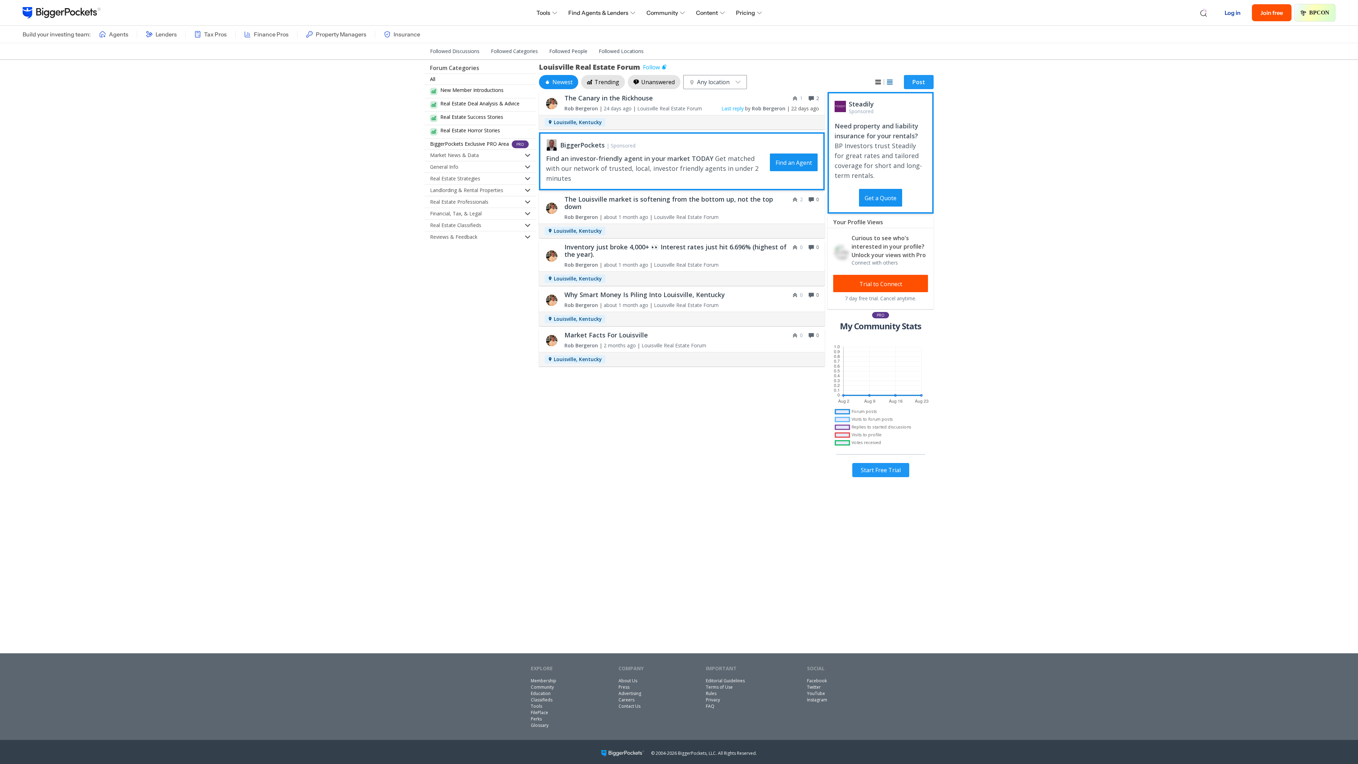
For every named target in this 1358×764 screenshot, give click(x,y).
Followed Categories (514, 51)
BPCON (1319, 13)
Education (541, 693)
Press (624, 687)
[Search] (1204, 13)
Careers (626, 700)
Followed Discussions (455, 51)
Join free (1271, 12)
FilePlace (539, 713)
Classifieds (541, 700)
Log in (1233, 12)
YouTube (816, 693)
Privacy (713, 700)
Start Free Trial (881, 470)
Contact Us (629, 706)
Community (662, 12)
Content (707, 12)
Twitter (814, 687)
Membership (543, 681)
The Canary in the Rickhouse (608, 98)
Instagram (817, 700)
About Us (628, 681)
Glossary (540, 725)
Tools (543, 12)
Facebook (817, 681)
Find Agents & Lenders (598, 12)
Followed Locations (621, 51)
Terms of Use (719, 687)
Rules (711, 693)
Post (918, 82)
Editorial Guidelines (725, 681)
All (432, 79)
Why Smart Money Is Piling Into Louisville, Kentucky (644, 294)
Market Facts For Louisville (606, 335)
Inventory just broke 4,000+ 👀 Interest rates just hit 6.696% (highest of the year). (675, 251)
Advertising (630, 693)
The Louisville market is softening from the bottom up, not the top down (668, 203)
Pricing (745, 12)
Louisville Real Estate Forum (669, 108)
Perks (536, 719)
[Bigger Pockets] (62, 12)
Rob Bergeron (581, 108)
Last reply (732, 108)
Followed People (568, 51)
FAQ (710, 706)
